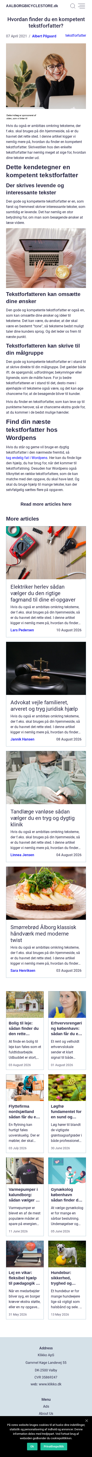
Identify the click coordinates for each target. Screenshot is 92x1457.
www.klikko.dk (50, 1384)
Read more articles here (46, 504)
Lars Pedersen (22, 630)
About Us (46, 1413)
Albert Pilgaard (44, 36)
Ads (46, 1406)
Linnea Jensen (22, 855)
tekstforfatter (75, 35)
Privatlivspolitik (54, 1446)
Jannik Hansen (22, 739)
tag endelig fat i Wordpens (26, 458)
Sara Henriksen (22, 970)
